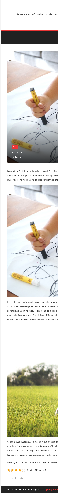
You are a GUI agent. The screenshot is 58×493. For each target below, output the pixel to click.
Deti (15, 147)
